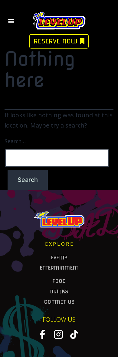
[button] (11, 21)
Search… (15, 141)
